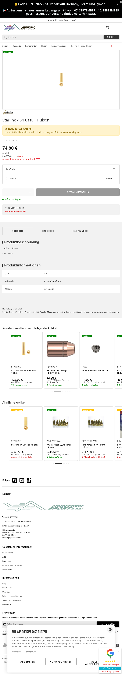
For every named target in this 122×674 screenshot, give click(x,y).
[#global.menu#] (116, 27)
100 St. (61, 178)
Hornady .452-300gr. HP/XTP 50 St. (57, 372)
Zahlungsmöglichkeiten (12, 596)
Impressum (6, 561)
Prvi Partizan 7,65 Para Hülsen (93, 446)
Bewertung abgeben (110, 671)
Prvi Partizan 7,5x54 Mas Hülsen (59, 446)
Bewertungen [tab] (48, 231)
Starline (16, 367)
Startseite (16, 46)
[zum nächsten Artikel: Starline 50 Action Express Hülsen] (117, 46)
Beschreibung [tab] (17, 231)
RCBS (84, 367)
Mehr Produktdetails (15, 211)
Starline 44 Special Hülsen (24, 445)
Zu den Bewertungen (110, 664)
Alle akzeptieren (94, 663)
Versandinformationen (11, 600)
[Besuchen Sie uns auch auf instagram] (21, 480)
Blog (4, 583)
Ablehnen (27, 661)
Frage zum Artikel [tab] (80, 231)
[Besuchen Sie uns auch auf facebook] (14, 480)
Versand (21, 156)
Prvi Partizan (54, 441)
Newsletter (6, 604)
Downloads (6, 587)
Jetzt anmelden (107, 624)
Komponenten (31, 46)
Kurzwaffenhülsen (58, 46)
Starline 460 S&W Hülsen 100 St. (23, 372)
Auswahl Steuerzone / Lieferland (18, 159)
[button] (61, 168)
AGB (4, 557)
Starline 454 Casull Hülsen (81, 46)
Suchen (111, 37)
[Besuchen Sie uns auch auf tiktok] (29, 480)
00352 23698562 (11, 517)
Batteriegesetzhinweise (12, 565)
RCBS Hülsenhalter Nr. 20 (95, 370)
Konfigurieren (61, 661)
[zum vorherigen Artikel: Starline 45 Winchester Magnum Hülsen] (111, 46)
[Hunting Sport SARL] (18, 27)
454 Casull (49, 288)
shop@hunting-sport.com (18, 526)
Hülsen (44, 46)
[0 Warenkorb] (107, 27)
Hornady (52, 367)
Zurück (5, 46)
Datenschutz (7, 552)
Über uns (6, 592)
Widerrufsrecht (8, 569)
